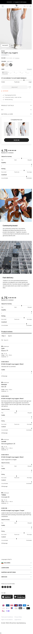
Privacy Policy (18, 617)
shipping (17, 58)
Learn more (5, 567)
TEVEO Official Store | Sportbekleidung (16, 623)
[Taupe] (3, 64)
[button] (2, 6)
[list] (16, 29)
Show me (16, 139)
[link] (29, 6)
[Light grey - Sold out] (7, 64)
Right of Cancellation (7, 619)
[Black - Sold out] (11, 64)
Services (4, 577)
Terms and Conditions (7, 617)
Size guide (28, 69)
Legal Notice (17, 619)
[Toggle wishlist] (28, 87)
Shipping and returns (8, 572)
